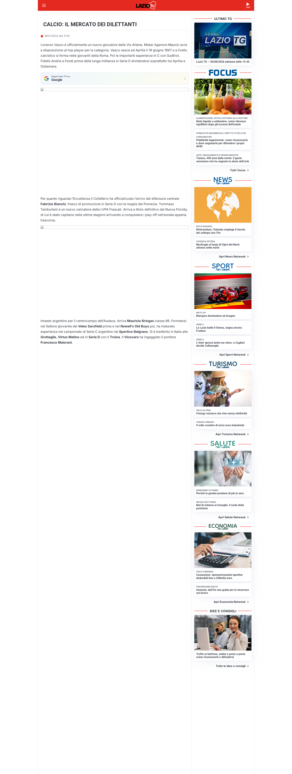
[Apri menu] (44, 5)
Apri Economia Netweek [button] (230, 601)
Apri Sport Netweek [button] (232, 354)
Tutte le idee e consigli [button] (231, 666)
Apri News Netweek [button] (232, 256)
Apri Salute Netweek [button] (232, 517)
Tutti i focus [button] (238, 170)
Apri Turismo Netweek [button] (231, 434)
